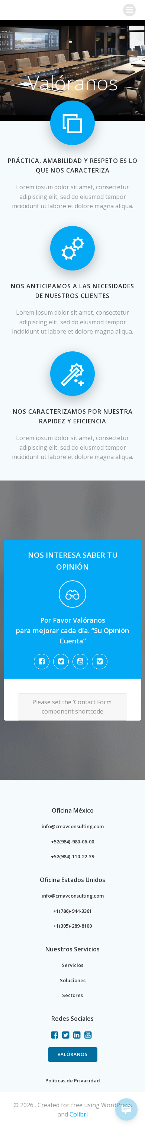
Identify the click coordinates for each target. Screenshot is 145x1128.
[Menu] (129, 10)
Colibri (79, 1114)
